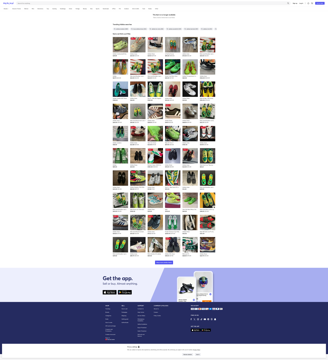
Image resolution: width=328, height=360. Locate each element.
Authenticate (125, 322)
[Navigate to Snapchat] (215, 319)
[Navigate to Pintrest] (208, 319)
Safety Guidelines (142, 324)
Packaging (124, 312)
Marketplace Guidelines (141, 320)
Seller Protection (142, 331)
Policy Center (157, 315)
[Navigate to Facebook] (191, 319)
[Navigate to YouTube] (205, 319)
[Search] (288, 3)
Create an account (110, 334)
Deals (106, 319)
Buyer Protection (142, 327)
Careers (156, 312)
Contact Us (141, 309)
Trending (107, 309)
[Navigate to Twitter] (194, 319)
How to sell (124, 309)
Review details (188, 354)
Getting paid (125, 319)
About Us (156, 309)
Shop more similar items (164, 262)
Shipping (124, 315)
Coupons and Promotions (109, 330)
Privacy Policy (196, 350)
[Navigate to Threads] (211, 319)
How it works (108, 322)
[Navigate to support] (192, 309)
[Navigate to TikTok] (201, 319)
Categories (108, 315)
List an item (320, 3)
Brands (107, 312)
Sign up (295, 3)
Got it (197, 354)
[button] (308, 3)
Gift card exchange (110, 326)
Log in (301, 3)
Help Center (141, 312)
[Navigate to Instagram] (198, 319)
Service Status (141, 315)
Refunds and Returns (141, 335)
